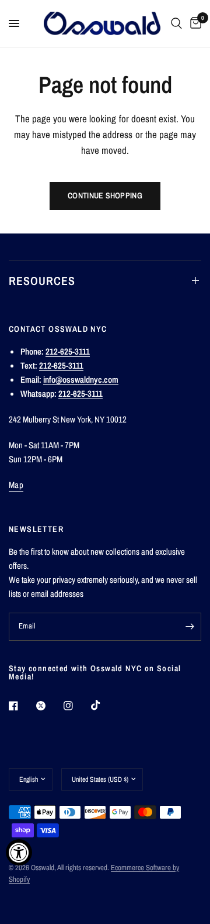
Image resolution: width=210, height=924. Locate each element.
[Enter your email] (189, 627)
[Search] (176, 23)
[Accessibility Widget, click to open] (19, 852)
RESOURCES (42, 280)
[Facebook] (21, 706)
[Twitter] (49, 706)
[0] (193, 23)
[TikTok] (104, 705)
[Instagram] (76, 706)
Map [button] (16, 485)
